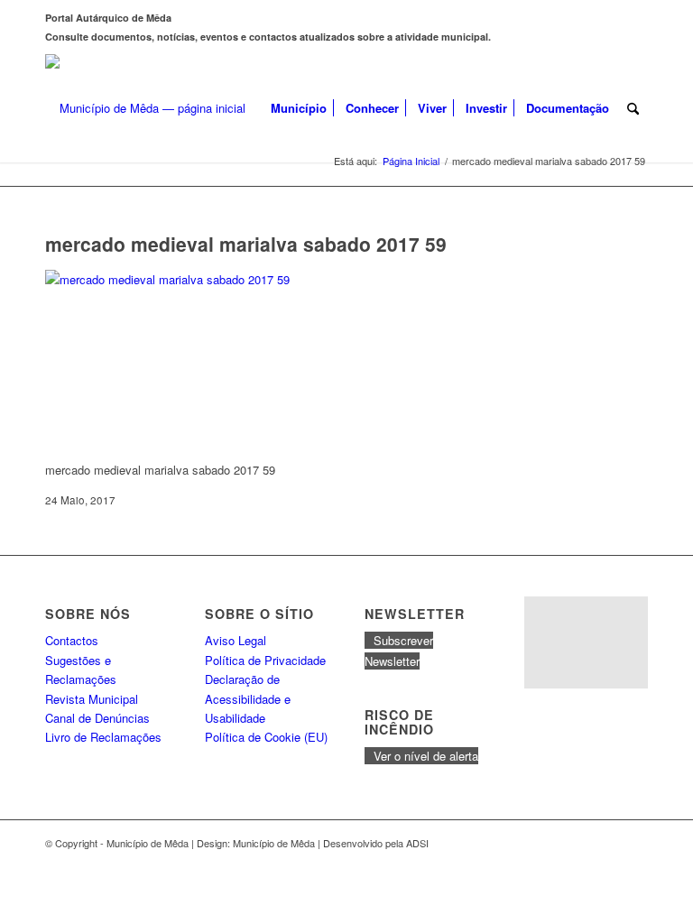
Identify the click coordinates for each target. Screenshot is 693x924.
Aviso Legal (235, 640)
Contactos (71, 640)
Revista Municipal (91, 698)
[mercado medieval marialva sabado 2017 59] (180, 279)
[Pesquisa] (633, 108)
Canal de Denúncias (97, 717)
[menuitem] (299, 108)
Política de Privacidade (265, 660)
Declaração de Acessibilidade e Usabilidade (248, 698)
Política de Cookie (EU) (266, 736)
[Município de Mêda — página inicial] (145, 108)
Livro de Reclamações (103, 736)
